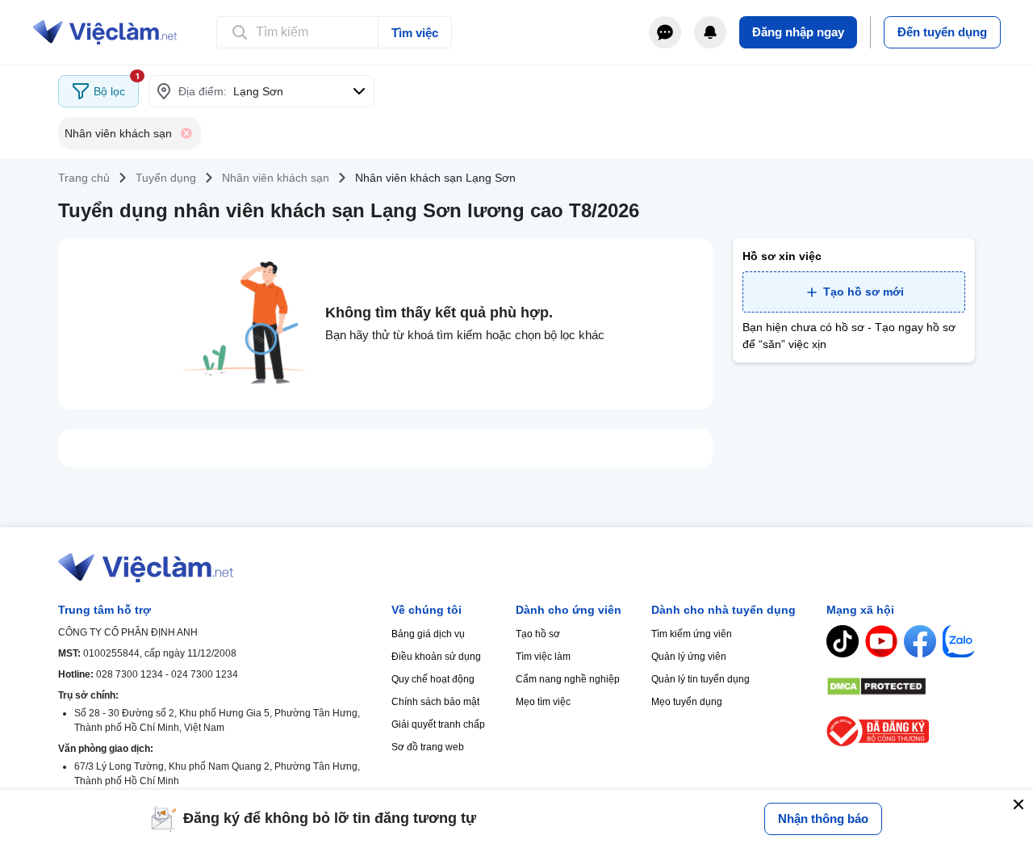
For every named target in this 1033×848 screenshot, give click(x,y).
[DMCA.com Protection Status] (900, 686)
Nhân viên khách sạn (275, 177)
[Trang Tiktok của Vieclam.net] (842, 641)
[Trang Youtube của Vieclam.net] (881, 641)
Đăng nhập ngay (798, 32)
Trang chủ (84, 177)
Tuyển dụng (166, 177)
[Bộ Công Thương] (900, 731)
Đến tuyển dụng (942, 32)
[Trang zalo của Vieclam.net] (959, 641)
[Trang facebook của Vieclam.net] (920, 641)
